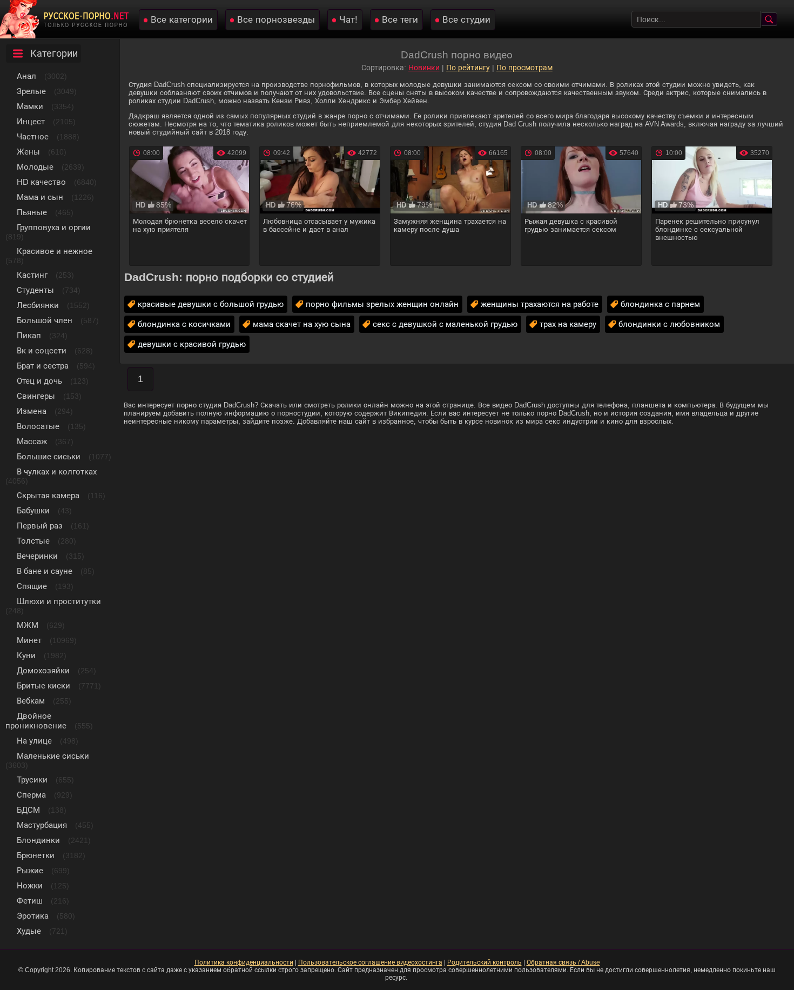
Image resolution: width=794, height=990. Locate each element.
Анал (26, 76)
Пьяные (32, 212)
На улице (34, 740)
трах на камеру (568, 324)
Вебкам (31, 700)
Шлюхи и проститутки (59, 601)
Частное (33, 136)
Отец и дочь (39, 380)
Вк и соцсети (41, 350)
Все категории (182, 20)
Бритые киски (43, 685)
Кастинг (32, 274)
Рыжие (30, 870)
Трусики (32, 779)
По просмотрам (524, 67)
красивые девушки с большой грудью (211, 304)
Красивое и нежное (54, 251)
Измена (31, 411)
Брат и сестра (43, 365)
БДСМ (28, 809)
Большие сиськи (48, 456)
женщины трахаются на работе (539, 304)
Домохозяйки (43, 670)
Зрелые (31, 91)
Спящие (32, 586)
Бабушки (33, 510)
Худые (29, 930)
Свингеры (36, 395)
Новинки (424, 67)
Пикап (29, 335)
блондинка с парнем (660, 304)
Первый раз (40, 525)
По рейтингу (468, 67)
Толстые (33, 540)
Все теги (400, 20)
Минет (29, 640)
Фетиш (30, 900)
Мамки (30, 106)
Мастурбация (42, 825)
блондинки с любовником (669, 324)
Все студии (466, 20)
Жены (28, 151)
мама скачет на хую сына (302, 324)
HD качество (41, 181)
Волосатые (38, 426)
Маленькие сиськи (53, 755)
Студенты (35, 290)
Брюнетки (36, 855)
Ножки (30, 885)
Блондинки (38, 840)
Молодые (35, 166)
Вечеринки (37, 555)
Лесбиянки (38, 305)
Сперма (31, 794)
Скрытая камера (48, 495)
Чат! (348, 20)
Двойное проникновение (35, 720)
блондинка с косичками (184, 324)
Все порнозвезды (276, 20)
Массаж (32, 441)
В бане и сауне (44, 571)
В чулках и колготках (57, 471)
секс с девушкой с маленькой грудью (445, 324)
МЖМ (27, 625)
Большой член (44, 320)
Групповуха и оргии (54, 227)
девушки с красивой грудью (192, 344)
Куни (26, 655)
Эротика (33, 915)
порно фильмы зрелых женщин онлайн (382, 304)
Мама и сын (40, 197)
